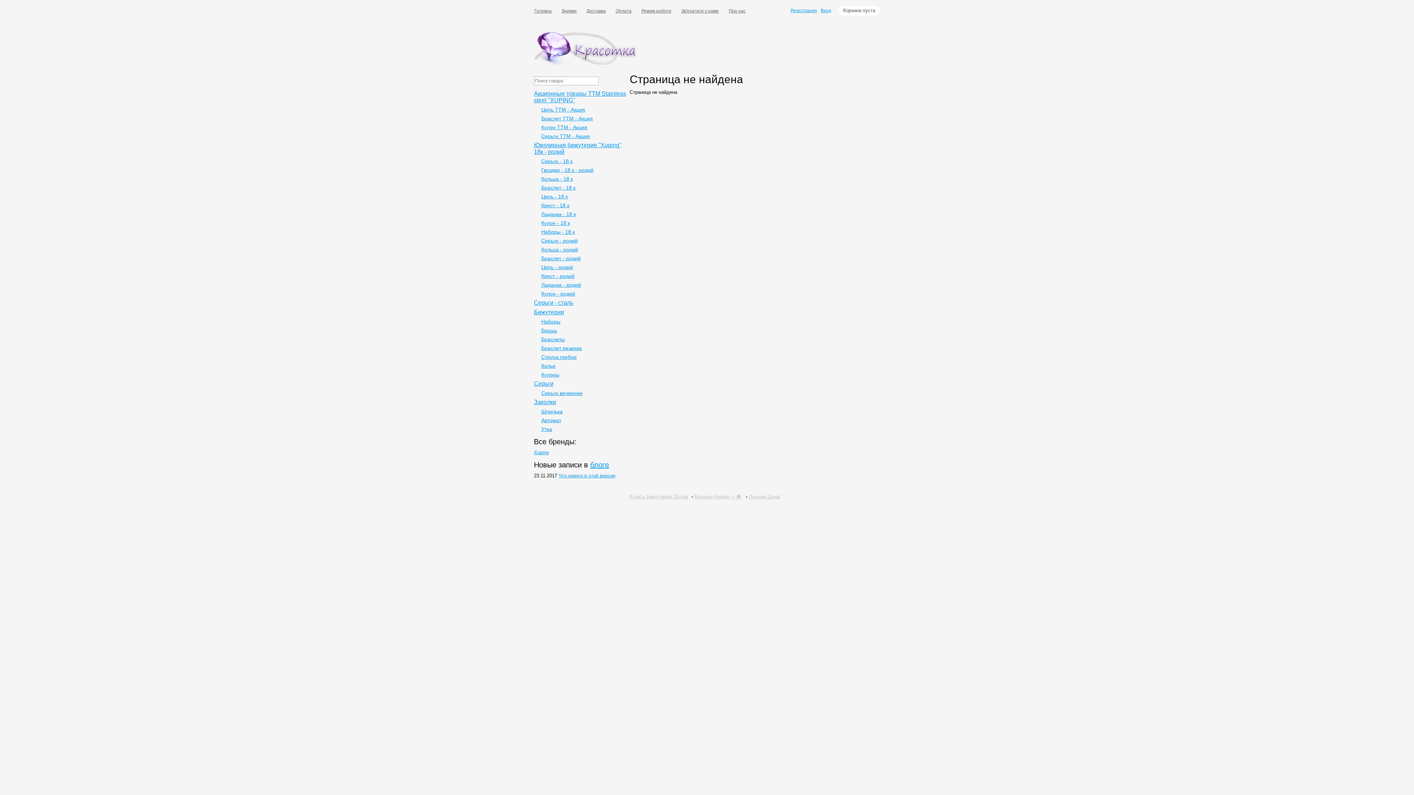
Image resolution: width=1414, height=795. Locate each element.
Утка (546, 429)
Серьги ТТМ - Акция (565, 136)
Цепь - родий (557, 267)
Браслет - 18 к (558, 188)
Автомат (551, 420)
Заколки (545, 402)
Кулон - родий (558, 294)
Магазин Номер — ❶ (718, 496)
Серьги (543, 384)
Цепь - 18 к (554, 196)
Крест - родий (557, 276)
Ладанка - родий (561, 285)
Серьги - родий (559, 241)
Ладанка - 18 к (558, 214)
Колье (548, 366)
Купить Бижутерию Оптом (659, 496)
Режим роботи (656, 11)
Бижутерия (549, 312)
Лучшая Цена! (765, 496)
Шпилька (552, 411)
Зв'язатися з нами (700, 11)
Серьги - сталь (553, 303)
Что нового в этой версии (587, 475)
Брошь (549, 330)
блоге (599, 465)
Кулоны (550, 375)
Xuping (541, 452)
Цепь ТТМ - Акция (563, 110)
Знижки (569, 11)
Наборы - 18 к (558, 232)
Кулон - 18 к (555, 223)
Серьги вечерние (562, 393)
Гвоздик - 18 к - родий (567, 170)
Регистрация (804, 10)
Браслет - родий (561, 258)
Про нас (737, 11)
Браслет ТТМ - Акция (567, 118)
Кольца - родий (559, 249)
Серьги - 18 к (557, 161)
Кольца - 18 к (557, 179)
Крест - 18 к (555, 205)
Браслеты (553, 339)
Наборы (550, 322)
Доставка (596, 11)
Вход (826, 10)
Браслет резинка (561, 348)
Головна (543, 11)
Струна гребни (559, 357)
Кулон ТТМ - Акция (564, 127)
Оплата (624, 11)
